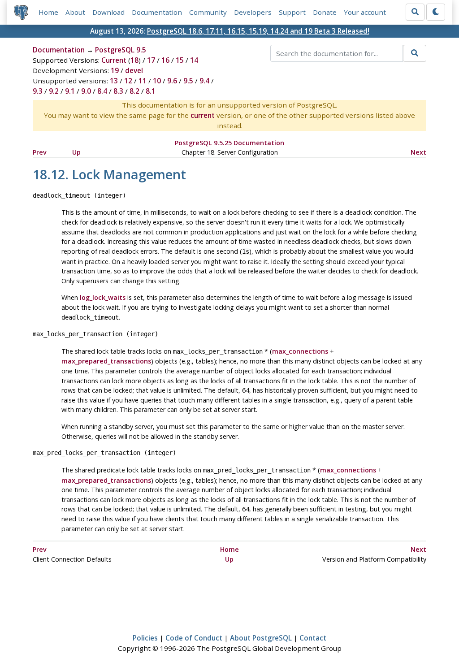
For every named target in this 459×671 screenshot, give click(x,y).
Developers (253, 12)
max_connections (300, 351)
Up (76, 152)
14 (194, 60)
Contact (312, 637)
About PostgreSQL (261, 637)
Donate (325, 12)
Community (208, 12)
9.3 (38, 91)
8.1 (151, 91)
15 (180, 60)
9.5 (188, 80)
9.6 (172, 80)
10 (157, 80)
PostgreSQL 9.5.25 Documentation (229, 143)
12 (128, 80)
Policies (145, 637)
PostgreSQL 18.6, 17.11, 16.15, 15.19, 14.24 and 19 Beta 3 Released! (258, 30)
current (203, 115)
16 (165, 60)
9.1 (70, 91)
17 (151, 60)
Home (48, 12)
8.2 (134, 91)
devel (134, 70)
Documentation (157, 12)
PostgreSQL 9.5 (120, 49)
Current (113, 60)
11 (143, 80)
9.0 (86, 91)
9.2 (54, 91)
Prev (40, 152)
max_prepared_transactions (106, 361)
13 (114, 80)
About (75, 12)
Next (418, 152)
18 (134, 60)
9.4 (204, 80)
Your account (365, 12)
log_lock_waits (103, 297)
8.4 (102, 91)
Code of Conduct (193, 637)
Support (292, 12)
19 (115, 70)
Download (108, 12)
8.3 (118, 91)
